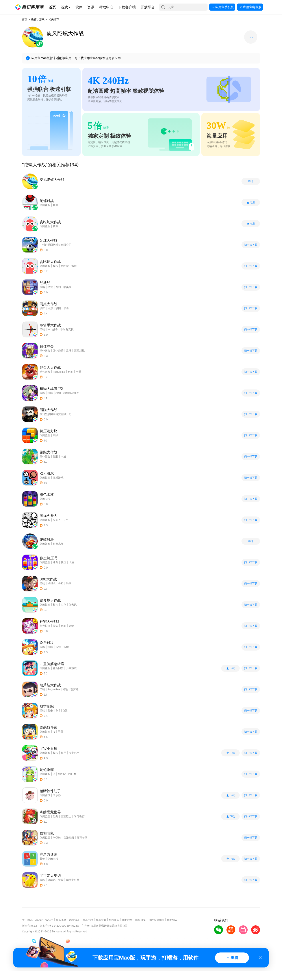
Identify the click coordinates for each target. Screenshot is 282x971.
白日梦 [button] (72, 774)
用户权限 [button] (127, 920)
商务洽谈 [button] (74, 920)
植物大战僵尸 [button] (71, 393)
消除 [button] (55, 435)
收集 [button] (55, 625)
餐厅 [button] (63, 752)
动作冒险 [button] (45, 350)
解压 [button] (63, 562)
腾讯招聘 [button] (87, 920)
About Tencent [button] (44, 920)
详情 (250, 181)
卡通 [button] (74, 266)
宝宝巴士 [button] (74, 752)
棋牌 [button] (42, 308)
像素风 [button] (73, 604)
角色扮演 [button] (45, 625)
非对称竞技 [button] (67, 329)
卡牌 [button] (66, 647)
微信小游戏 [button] (38, 19)
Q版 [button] (65, 710)
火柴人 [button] (57, 520)
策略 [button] (42, 287)
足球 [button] (68, 350)
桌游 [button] (50, 308)
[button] (29, 7)
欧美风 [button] (67, 287)
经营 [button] (50, 287)
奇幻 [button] (58, 287)
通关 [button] (55, 562)
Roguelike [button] (59, 371)
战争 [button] (55, 329)
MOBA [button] (52, 583)
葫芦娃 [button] (74, 689)
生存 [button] (63, 604)
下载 (232, 668)
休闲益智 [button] (45, 266)
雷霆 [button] (60, 731)
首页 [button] (24, 19)
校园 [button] (58, 308)
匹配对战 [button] (79, 350)
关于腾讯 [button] (27, 920)
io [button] (49, 329)
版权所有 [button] (114, 920)
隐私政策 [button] (140, 920)
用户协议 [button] (172, 920)
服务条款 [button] (61, 920)
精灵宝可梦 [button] (72, 879)
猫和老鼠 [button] (82, 837)
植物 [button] (58, 393)
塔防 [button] (50, 393)
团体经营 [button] (58, 350)
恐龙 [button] (55, 816)
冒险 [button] (60, 879)
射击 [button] (50, 710)
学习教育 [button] (79, 816)
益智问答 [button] (58, 668)
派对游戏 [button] (58, 477)
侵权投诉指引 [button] (156, 920)
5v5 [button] (68, 583)
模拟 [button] (55, 266)
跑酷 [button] (55, 456)
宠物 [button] (71, 625)
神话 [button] (65, 689)
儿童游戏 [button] (71, 668)
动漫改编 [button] (68, 837)
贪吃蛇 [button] (65, 266)
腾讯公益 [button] (101, 920)
